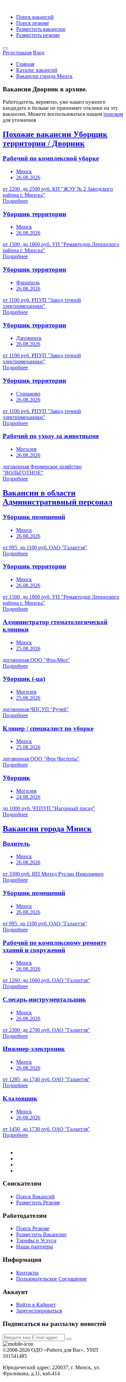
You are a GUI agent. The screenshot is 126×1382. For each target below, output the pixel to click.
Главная (25, 64)
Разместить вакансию (41, 29)
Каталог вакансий (36, 70)
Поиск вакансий (35, 17)
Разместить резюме (38, 35)
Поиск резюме (32, 23)
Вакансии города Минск (44, 76)
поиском (113, 114)
